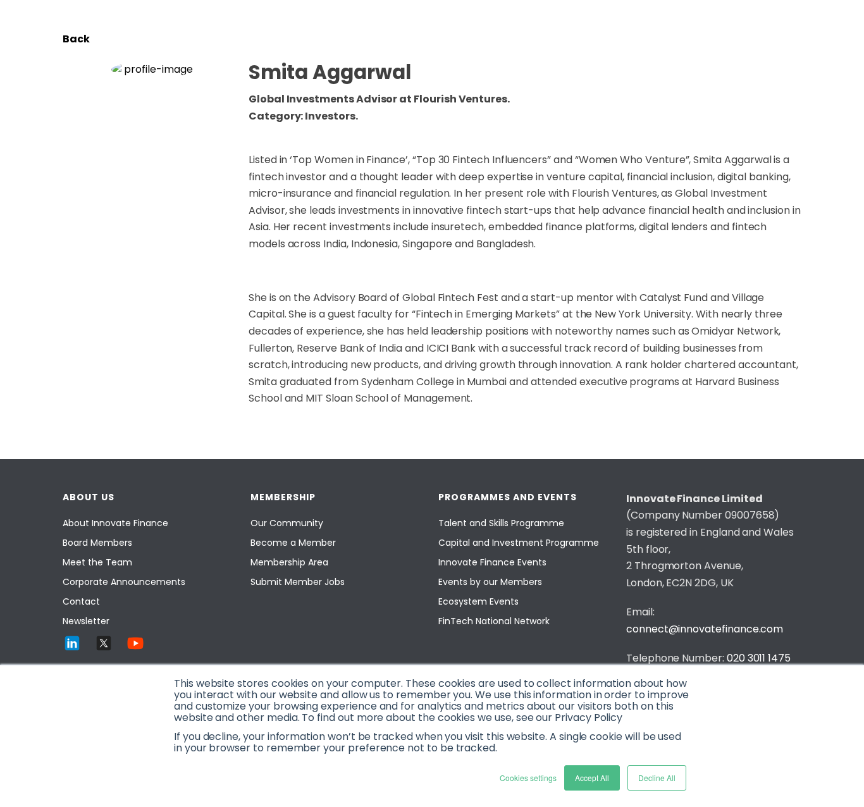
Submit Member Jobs (297, 582)
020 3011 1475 (759, 658)
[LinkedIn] (72, 643)
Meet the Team (97, 562)
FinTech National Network (494, 621)
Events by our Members (490, 582)
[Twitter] (103, 643)
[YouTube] (135, 643)
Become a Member (293, 542)
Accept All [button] (592, 777)
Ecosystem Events (478, 601)
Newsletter (86, 621)
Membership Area (289, 562)
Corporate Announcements (124, 582)
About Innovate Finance (115, 523)
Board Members (97, 542)
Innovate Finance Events (492, 562)
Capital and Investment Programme (518, 542)
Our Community (286, 523)
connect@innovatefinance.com (704, 629)
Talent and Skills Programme (501, 523)
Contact (81, 601)
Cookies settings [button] (528, 777)
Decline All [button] (657, 777)
